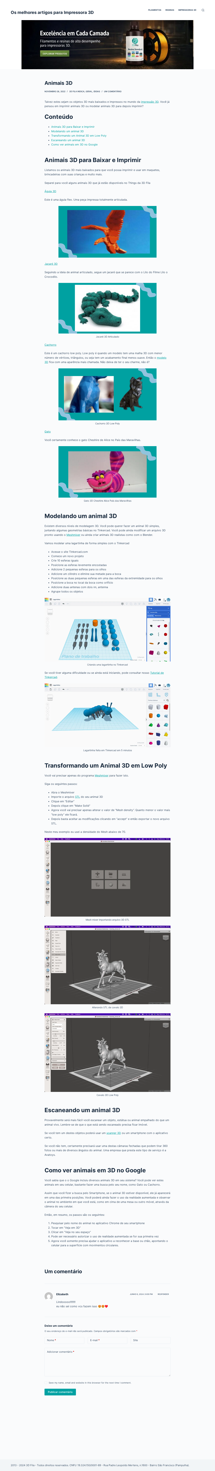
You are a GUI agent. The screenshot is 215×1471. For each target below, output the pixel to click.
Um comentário (112, 91)
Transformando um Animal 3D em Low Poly (78, 135)
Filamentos (154, 10)
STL (77, 796)
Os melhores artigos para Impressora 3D (52, 12)
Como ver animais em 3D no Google (74, 144)
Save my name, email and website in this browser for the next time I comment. (90, 1382)
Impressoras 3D (187, 10)
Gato (48, 431)
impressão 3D (150, 101)
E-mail (95, 1340)
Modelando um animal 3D (67, 131)
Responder (163, 1294)
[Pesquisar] (203, 10)
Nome (51, 1340)
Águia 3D (50, 191)
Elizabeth (62, 1294)
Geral (89, 91)
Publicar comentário (60, 1392)
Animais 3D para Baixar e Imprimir (73, 126)
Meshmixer (73, 534)
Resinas (169, 10)
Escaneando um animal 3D (68, 140)
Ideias (97, 91)
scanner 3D (113, 1133)
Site (135, 1340)
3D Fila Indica (76, 91)
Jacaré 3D (51, 263)
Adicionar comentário (60, 1351)
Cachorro (50, 344)
